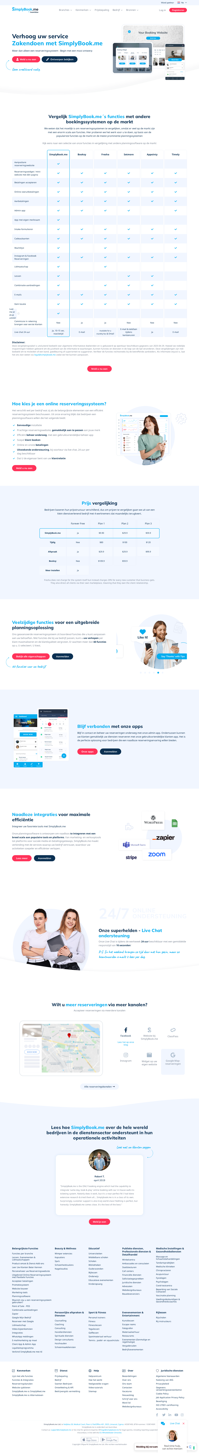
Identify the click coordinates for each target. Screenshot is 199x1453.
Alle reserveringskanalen (98, 1086)
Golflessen (94, 1332)
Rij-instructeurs (163, 1321)
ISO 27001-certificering (167, 1405)
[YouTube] (178, 1414)
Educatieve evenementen (101, 1280)
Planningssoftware (21, 1296)
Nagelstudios (61, 1268)
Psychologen (162, 1281)
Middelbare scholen (98, 1257)
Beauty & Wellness (65, 1248)
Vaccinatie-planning (166, 1295)
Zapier (15, 1313)
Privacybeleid (162, 1383)
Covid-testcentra (164, 1285)
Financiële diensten (131, 1274)
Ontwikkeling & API (64, 1387)
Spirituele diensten (64, 1335)
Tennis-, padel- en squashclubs (104, 1340)
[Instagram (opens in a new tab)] (184, 1414)
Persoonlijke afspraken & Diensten (69, 1314)
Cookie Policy (162, 1393)
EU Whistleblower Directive (110, 1432)
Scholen (92, 1261)
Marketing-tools (20, 1292)
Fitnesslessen (95, 1325)
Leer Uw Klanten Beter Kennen (27, 1267)
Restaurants (128, 1335)
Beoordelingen (129, 1376)
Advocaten (127, 1286)
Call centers (128, 1271)
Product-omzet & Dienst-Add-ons (28, 1263)
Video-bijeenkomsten (22, 1328)
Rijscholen (161, 1317)
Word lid (126, 1402)
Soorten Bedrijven (63, 1383)
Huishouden (61, 1343)
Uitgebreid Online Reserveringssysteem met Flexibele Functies (31, 1276)
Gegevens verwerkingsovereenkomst (169, 1388)
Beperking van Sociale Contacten (167, 1290)
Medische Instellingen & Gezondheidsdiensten (170, 1250)
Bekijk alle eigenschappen (31, 656)
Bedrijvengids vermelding (67, 1391)
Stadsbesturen (129, 1267)
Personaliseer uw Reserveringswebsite (31, 1271)
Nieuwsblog (128, 1395)
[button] (65, 10)
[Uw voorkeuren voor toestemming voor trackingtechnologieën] (194, 1448)
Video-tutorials (96, 1387)
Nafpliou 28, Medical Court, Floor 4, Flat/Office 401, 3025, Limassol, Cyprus (94, 1424)
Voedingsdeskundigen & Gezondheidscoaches (168, 1300)
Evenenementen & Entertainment (132, 1314)
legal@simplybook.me (45, 354)
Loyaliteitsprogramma (23, 1347)
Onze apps (87, 751)
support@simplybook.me (61, 1430)
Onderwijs (94, 1276)
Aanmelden (62, 656)
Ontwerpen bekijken (61, 59)
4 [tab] (153, 672)
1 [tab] (140, 672)
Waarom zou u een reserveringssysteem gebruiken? (31, 1301)
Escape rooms (129, 1324)
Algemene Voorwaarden (167, 1376)
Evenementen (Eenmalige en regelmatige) (136, 1340)
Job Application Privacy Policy (170, 1397)
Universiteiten (95, 1253)
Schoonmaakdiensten (65, 1347)
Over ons (126, 1379)
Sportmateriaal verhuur (100, 1336)
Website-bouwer (20, 1288)
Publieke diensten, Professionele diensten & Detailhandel (136, 1251)
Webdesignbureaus (131, 1290)
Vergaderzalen (129, 1345)
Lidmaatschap (19, 1325)
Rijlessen (161, 1312)
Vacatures (127, 1391)
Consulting (60, 1328)
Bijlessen (93, 1272)
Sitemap (93, 1391)
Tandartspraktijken (165, 1262)
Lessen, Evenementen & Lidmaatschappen (23, 1258)
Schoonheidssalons (64, 1265)
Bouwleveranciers (131, 1293)
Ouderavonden (96, 1268)
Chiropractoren (163, 1270)
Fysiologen (161, 1278)
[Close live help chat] (183, 1423)
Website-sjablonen (21, 1387)
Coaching (59, 1324)
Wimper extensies (63, 1253)
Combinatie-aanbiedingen (25, 1310)
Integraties (17, 1332)
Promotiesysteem (20, 1284)
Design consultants (64, 1339)
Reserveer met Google (23, 1321)
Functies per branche (22, 1253)
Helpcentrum (95, 1376)
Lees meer (22, 858)
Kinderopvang (95, 1283)
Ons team (127, 1383)
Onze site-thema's (149, 1043)
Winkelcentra (128, 1259)
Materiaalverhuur (130, 1332)
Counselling (60, 1320)
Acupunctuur (162, 1274)
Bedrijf (58, 1379)
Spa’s (57, 1261)
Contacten (127, 1387)
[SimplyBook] (25, 10)
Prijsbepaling (102, 10)
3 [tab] (149, 672)
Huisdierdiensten (63, 1332)
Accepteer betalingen (22, 1281)
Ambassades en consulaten (135, 1263)
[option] (61, 1049)
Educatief (94, 1248)
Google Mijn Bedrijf (21, 1317)
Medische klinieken (165, 1266)
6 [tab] (162, 672)
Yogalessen (94, 1328)
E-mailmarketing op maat (24, 1340)
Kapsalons (60, 1257)
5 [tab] (158, 672)
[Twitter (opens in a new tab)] (165, 1414)
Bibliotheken (95, 1265)
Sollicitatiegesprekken (133, 1278)
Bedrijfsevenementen (132, 1349)
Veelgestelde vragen (99, 1383)
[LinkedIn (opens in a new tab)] (171, 1414)
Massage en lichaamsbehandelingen (168, 1257)
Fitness (92, 1321)
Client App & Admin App (24, 1344)
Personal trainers (97, 1317)
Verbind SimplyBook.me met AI (27, 1351)
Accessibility (162, 1408)
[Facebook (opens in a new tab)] (159, 1414)
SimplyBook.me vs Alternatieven (27, 1395)
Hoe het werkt (95, 1379)
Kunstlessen (128, 1320)
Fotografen (127, 1328)
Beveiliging (161, 1401)
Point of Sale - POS (21, 1306)
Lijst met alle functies (22, 1376)
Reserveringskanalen (22, 1383)
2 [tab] (145, 672)
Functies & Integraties (23, 1379)
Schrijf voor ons (129, 1398)
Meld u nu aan (28, 59)
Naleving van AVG (164, 1379)
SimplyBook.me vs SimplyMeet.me (28, 1391)
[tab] (126, 1037)
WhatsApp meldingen (22, 1336)
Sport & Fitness (97, 1312)
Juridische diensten (131, 1282)
